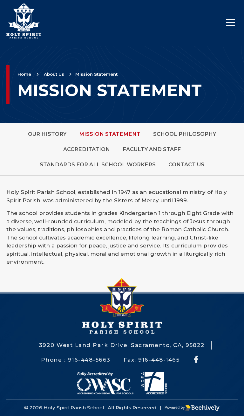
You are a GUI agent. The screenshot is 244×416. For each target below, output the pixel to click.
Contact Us (186, 164)
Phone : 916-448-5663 (76, 360)
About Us (54, 74)
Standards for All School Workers (98, 164)
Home (24, 74)
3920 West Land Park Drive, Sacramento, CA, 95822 (122, 345)
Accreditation (86, 149)
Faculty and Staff (152, 149)
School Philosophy (184, 134)
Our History (47, 134)
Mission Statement (96, 74)
